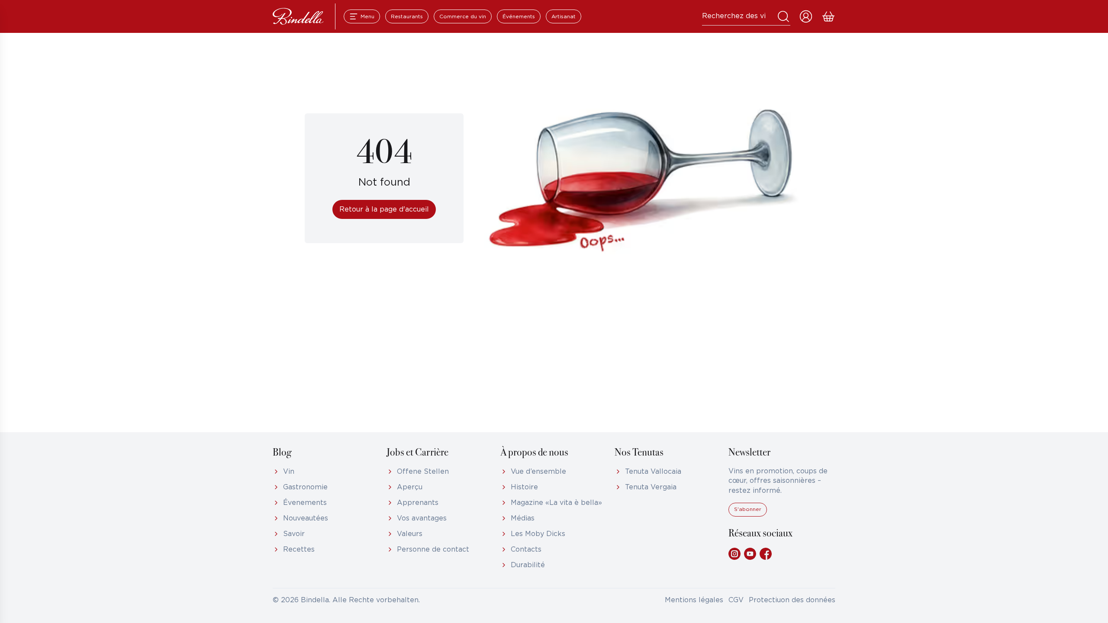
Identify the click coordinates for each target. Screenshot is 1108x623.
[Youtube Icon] (750, 554)
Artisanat (563, 16)
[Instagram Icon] (734, 554)
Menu (367, 16)
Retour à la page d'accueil (384, 209)
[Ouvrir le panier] (828, 16)
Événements (518, 16)
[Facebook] (766, 554)
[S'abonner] (747, 514)
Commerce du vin (462, 16)
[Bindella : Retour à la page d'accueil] (298, 16)
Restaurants (407, 16)
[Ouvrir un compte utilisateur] (806, 16)
